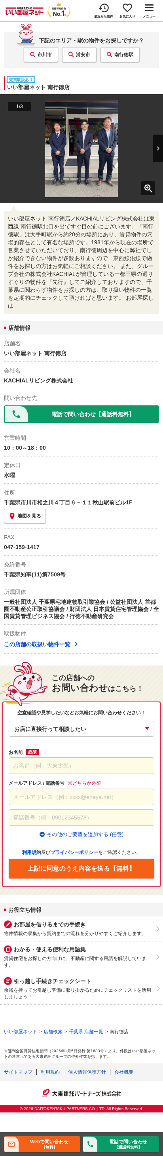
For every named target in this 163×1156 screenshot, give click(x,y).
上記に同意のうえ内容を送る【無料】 (81, 868)
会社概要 (123, 1072)
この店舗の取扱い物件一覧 (37, 644)
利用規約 (50, 1072)
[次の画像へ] (150, 148)
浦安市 (83, 54)
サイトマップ (18, 1072)
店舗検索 (53, 1031)
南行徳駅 (123, 54)
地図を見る (29, 516)
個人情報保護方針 (87, 1072)
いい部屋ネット (20, 1031)
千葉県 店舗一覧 (86, 1031)
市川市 (45, 54)
